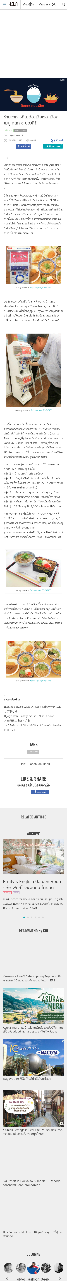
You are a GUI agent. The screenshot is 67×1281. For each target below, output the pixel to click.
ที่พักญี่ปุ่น (7, 893)
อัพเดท (16, 893)
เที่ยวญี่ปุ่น (28, 4)
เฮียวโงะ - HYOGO (20, 130)
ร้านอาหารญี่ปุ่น (47, 4)
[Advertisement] (33, 35)
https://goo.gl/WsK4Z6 (40, 287)
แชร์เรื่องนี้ (41, 792)
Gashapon (33, 751)
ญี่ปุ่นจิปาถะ (8, 130)
